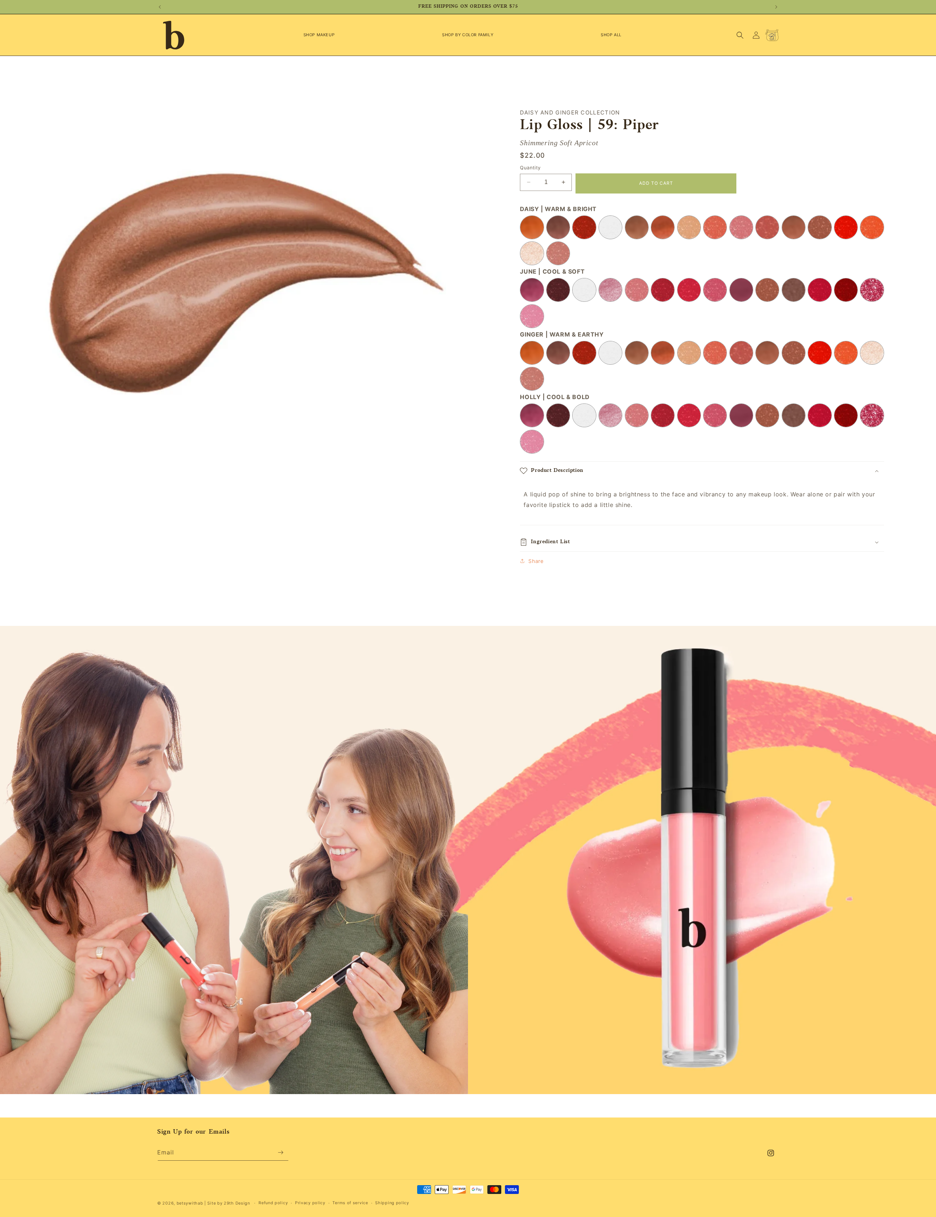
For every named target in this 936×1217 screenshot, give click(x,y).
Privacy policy (310, 1202)
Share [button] (535, 561)
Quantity (530, 167)
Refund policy (273, 1202)
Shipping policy (392, 1202)
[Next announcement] (776, 7)
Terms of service (350, 1202)
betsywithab (190, 1203)
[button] (319, 35)
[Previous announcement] (160, 7)
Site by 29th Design (228, 1203)
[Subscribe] (280, 1152)
